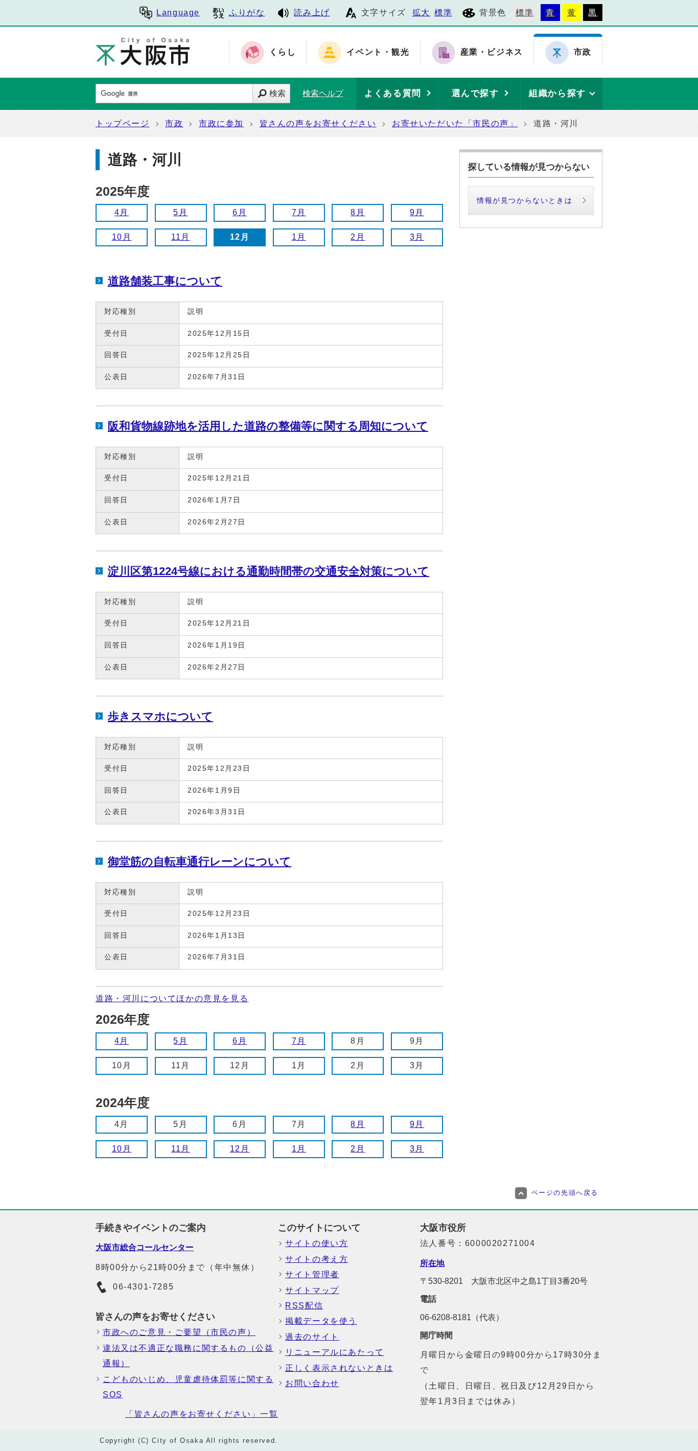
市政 (174, 123)
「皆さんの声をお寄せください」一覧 (201, 1414)
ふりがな (247, 12)
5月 (180, 212)
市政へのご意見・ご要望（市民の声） (179, 1332)
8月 (358, 212)
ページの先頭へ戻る (564, 1192)
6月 (239, 212)
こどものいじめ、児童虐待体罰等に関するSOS (188, 1387)
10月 (122, 237)
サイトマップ (312, 1290)
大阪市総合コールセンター (145, 1247)
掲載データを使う (321, 1321)
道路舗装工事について (165, 280)
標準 (443, 12)
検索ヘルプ (323, 93)
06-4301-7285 (143, 1286)
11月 (180, 237)
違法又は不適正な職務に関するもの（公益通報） (188, 1356)
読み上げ (312, 12)
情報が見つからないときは (524, 200)
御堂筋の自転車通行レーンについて (199, 861)
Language (178, 12)
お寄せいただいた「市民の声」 (455, 123)
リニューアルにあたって (334, 1352)
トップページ (123, 123)
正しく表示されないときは (339, 1368)
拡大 (421, 12)
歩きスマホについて (160, 716)
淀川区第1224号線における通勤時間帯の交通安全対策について (268, 571)
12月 (240, 1148)
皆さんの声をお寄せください (318, 123)
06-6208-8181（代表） (462, 1317)
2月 (358, 237)
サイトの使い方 (316, 1243)
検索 (277, 93)
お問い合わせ (312, 1383)
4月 (121, 212)
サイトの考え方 (316, 1259)
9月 (417, 212)
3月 (417, 237)
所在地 (432, 1263)
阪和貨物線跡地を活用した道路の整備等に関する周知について (268, 426)
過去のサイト (312, 1336)
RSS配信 (304, 1305)
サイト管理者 (312, 1274)
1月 (299, 237)
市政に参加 (221, 123)
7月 (299, 212)
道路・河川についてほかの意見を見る (172, 998)
